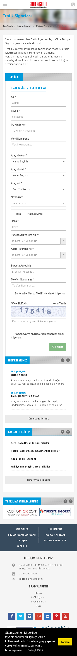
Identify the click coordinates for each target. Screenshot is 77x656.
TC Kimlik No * (18, 125)
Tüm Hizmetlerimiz (38, 419)
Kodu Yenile (59, 303)
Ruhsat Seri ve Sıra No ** (24, 235)
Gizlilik (22, 546)
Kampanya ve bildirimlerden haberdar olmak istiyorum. (37, 336)
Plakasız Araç (34, 214)
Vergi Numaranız (20, 139)
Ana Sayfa (8, 26)
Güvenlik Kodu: (38, 303)
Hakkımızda (55, 529)
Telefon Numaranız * (22, 279)
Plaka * (14, 221)
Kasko (38, 593)
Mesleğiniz (17, 197)
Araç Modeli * (18, 169)
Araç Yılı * (16, 183)
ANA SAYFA (21, 529)
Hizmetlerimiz (24, 26)
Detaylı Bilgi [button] (35, 650)
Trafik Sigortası (38, 597)
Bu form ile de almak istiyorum (39, 293)
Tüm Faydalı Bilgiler (38, 480)
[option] (38, 379)
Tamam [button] (65, 641)
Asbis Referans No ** (22, 249)
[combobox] (38, 161)
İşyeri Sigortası (38, 602)
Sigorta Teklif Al (55, 540)
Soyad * (15, 111)
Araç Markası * (19, 155)
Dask (38, 606)
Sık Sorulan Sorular (22, 535)
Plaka (17, 214)
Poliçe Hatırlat (55, 535)
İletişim (22, 540)
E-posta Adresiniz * (21, 266)
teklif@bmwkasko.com (31, 579)
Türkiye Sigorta (44, 26)
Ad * (13, 97)
